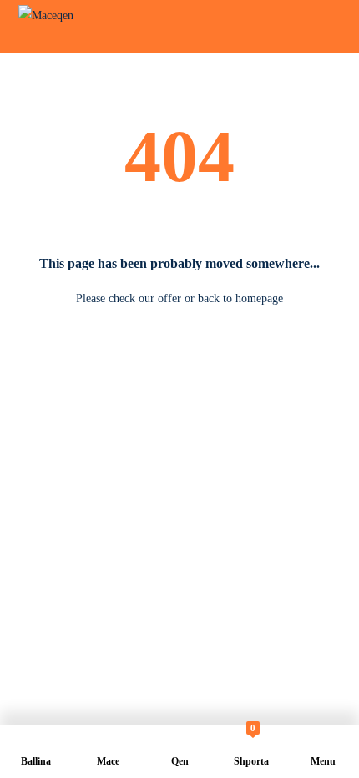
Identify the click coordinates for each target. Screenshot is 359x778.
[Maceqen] (53, 26)
